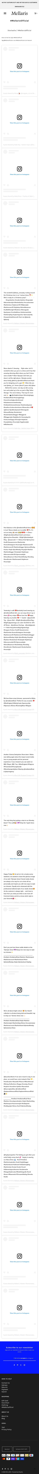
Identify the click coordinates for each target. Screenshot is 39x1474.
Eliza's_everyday (19, 565)
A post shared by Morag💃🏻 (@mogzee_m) (16, 93)
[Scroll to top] (34, 1468)
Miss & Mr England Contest (23, 709)
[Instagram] (24, 1365)
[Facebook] (14, 1365)
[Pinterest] (17, 1365)
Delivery (4, 1385)
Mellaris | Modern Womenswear (24, 323)
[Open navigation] (5, 13)
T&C (3, 1427)
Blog (3, 1418)
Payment (5, 1389)
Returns (4, 1387)
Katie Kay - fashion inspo (22, 428)
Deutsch (7, 1449)
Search (4, 1392)
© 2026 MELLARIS (6, 1472)
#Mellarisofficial (7, 1407)
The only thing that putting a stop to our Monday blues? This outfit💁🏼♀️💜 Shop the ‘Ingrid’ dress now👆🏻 (19, 823)
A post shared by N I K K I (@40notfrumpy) (16, 482)
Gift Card (5, 1401)
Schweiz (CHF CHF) (21, 1449)
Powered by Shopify (17, 1472)
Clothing (5, 1405)
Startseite (12, 30)
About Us (5, 1416)
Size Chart (5, 1403)
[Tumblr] (21, 1365)
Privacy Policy (6, 1429)
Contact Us (6, 1383)
